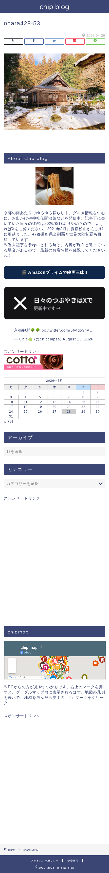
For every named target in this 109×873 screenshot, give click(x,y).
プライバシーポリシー (45, 860)
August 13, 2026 (78, 339)
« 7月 (9, 421)
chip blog (54, 7)
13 (54, 402)
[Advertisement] (54, 559)
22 (83, 407)
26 (40, 411)
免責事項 (73, 860)
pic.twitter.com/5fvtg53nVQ (67, 330)
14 (69, 402)
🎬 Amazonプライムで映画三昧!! (54, 272)
